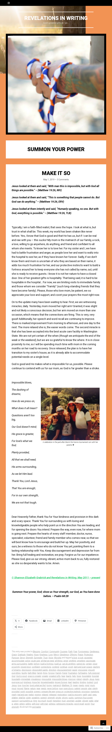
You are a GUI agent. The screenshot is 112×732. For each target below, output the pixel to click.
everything (16, 673)
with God (35, 704)
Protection (88, 654)
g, (76, 577)
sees (94, 694)
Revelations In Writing (56, 18)
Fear (75, 651)
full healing (82, 673)
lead (70, 682)
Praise (80, 654)
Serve (22, 658)
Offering (73, 654)
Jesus (91, 679)
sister (28, 698)
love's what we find (38, 685)
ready (14, 694)
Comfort (44, 651)
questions (95, 691)
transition (57, 701)
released (52, 694)
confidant (36, 667)
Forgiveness (83, 651)
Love (50, 654)
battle (30, 664)
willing (28, 704)
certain (89, 664)
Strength (29, 658)
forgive (51, 673)
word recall (79, 704)
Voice (50, 658)
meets (81, 685)
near (38, 688)
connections (46, 667)
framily (58, 673)
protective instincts (72, 691)
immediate (25, 679)
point (22, 691)
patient (77, 688)
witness (52, 704)
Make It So (56, 173)
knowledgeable (47, 682)
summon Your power (84, 698)
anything (72, 661)
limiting (83, 682)
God (13, 676)
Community (54, 651)
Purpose (15, 658)
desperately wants (40, 670)
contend (55, 667)
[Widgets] (103, 723)
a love (74, 658)
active (27, 661)
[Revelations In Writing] (56, 84)
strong (65, 698)
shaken (15, 698)
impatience (36, 679)
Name (26, 688)
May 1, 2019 (48, 179)
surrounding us (25, 701)
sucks (71, 698)
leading (76, 682)
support (15, 701)
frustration (72, 673)
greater (45, 676)
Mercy (56, 654)
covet (70, 667)
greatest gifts (55, 676)
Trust (45, 658)
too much (42, 701)
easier (74, 670)
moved (20, 688)
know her (36, 682)
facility (24, 673)
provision (86, 691)
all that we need (47, 661)
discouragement (64, 670)
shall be (22, 698)
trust (64, 701)
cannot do (80, 664)
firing (45, 673)
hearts (68, 676)
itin (73, 577)
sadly (85, 694)
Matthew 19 (67, 685)
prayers (37, 691)
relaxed (45, 694)
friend (64, 673)
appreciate (90, 661)
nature (33, 688)
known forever (61, 682)
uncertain (70, 701)
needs (43, 688)
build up (57, 664)
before (37, 664)
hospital (95, 676)
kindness (27, 682)
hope (79, 676)
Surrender (38, 658)
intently (85, 679)
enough (91, 670)
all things (59, 661)
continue (63, 667)
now (61, 688)
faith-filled (32, 673)
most (14, 688)
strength (51, 698)
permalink (36, 707)
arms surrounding (19, 664)
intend (79, 679)
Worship (57, 658)
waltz (91, 701)
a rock (80, 658)
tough (49, 701)
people (84, 688)
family (39, 673)
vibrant (85, 701)
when (16, 704)
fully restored (93, 673)
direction (52, 670)
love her (25, 685)
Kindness (44, 654)
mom (92, 685)
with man (44, 704)
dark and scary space (83, 667)
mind (87, 685)
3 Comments (63, 179)
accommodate (18, 661)
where (22, 704)
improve (72, 679)
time (35, 701)
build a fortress (47, 664)
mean (75, 685)
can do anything (69, 664)
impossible (46, 679)
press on (59, 691)
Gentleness (94, 651)
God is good (21, 676)
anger (65, 661)
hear (63, 676)
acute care (35, 661)
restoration (62, 694)
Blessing (36, 651)
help (74, 676)
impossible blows (59, 679)
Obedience (64, 654)
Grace (14, 654)
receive (38, 694)
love (19, 685)
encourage (82, 670)
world (87, 704)
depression (26, 670)
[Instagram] (9, 3)
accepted (88, 658)
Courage (63, 651)
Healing (29, 654)
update (78, 701)
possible (29, 691)
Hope (36, 654)
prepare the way (48, 691)
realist (31, 694)
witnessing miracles (64, 704)
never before (52, 688)
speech (43, 698)
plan (90, 688)
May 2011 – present (89, 577)
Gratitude (22, 654)
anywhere (81, 661)
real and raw (22, 694)
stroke (58, 698)
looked (90, 682)
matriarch (57, 685)
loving (49, 685)
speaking (36, 698)
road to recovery (75, 694)
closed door (26, 667)
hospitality (16, 679)
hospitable (86, 676)
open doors (68, 688)
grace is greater (34, 676)
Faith (70, 651)
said (90, 694)
